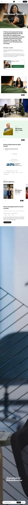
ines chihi (21, 172)
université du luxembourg (7, 172)
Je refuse (23, 502)
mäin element (13, 172)
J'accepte (19, 502)
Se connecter (20, 1)
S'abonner (25, 1)
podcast (17, 172)
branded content (6, 174)
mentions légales (13, 219)
